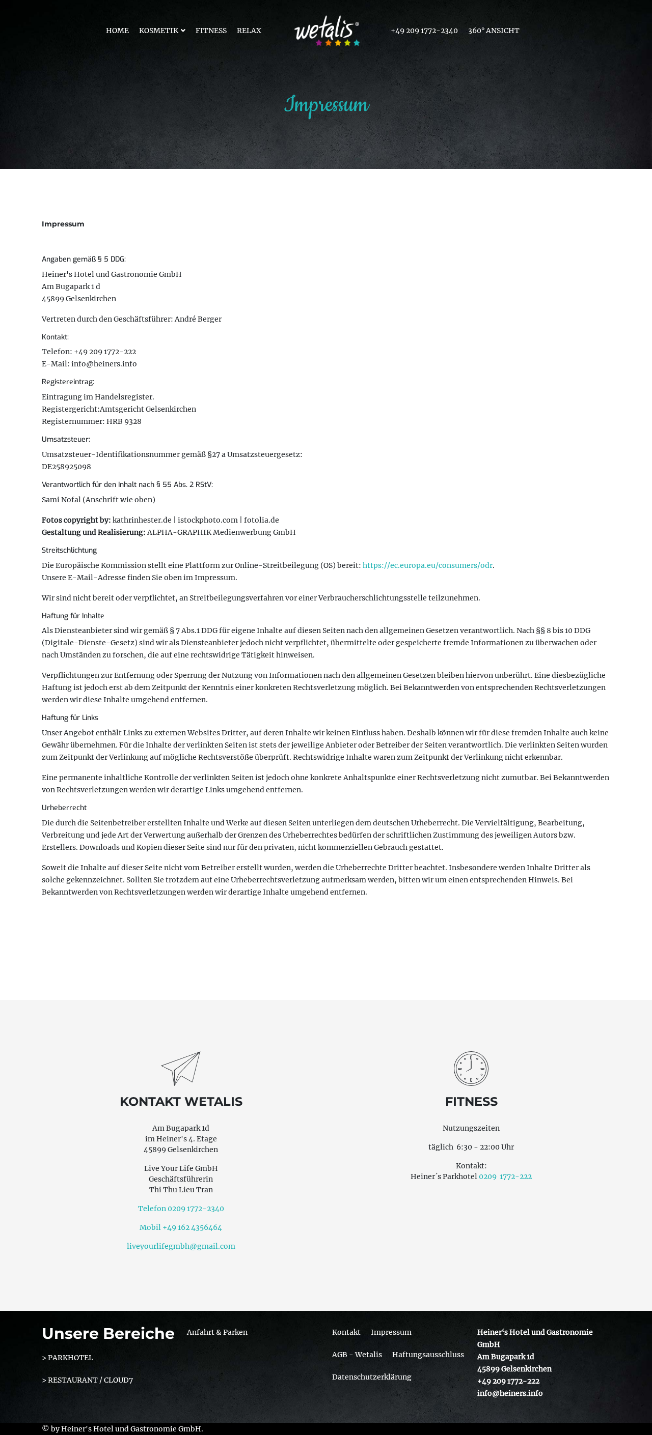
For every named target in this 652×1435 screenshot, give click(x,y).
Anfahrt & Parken (217, 1332)
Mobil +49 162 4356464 (181, 1227)
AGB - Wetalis (357, 1354)
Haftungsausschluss (428, 1354)
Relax (249, 30)
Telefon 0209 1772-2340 (181, 1208)
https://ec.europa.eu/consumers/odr (428, 565)
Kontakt (346, 1332)
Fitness (211, 30)
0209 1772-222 (505, 1176)
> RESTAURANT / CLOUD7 (87, 1380)
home (117, 30)
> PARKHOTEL (67, 1357)
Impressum (391, 1332)
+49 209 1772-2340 (424, 30)
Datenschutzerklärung (372, 1377)
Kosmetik (158, 30)
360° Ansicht (494, 30)
